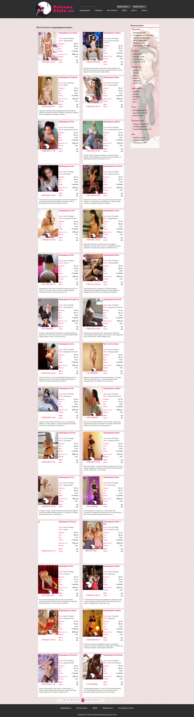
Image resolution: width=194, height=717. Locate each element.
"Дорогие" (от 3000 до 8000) (141, 38)
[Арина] (93, 358)
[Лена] (48, 135)
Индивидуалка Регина (67, 433)
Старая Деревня (113, 263)
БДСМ (124, 10)
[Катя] (48, 356)
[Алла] (48, 178)
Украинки (136, 73)
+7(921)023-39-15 (48, 62)
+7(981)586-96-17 (93, 640)
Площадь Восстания (69, 218)
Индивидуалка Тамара (112, 388)
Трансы (134, 10)
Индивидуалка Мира (111, 77)
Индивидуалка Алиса (67, 211)
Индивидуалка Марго (111, 433)
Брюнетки (136, 91)
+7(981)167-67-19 (48, 551)
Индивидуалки (84, 10)
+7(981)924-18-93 (48, 240)
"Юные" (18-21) (137, 54)
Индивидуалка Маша (111, 566)
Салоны (144, 10)
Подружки (98, 10)
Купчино (66, 263)
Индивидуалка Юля (66, 255)
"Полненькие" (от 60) (139, 142)
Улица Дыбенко (68, 307)
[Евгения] (93, 312)
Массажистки (112, 10)
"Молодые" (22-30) (138, 56)
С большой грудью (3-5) (140, 126)
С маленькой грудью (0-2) (141, 124)
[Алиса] (48, 224)
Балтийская (67, 174)
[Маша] (93, 577)
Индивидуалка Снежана (112, 166)
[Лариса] (93, 47)
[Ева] (48, 580)
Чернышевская (68, 40)
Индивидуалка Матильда (113, 655)
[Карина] (93, 623)
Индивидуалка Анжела (67, 610)
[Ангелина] (48, 47)
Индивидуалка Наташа (67, 522)
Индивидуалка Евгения (112, 299)
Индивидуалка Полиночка (69, 299)
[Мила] (93, 267)
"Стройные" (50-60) (138, 140)
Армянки (135, 78)
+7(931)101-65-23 (93, 284)
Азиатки (135, 75)
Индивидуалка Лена (66, 122)
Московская (112, 485)
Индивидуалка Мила (111, 255)
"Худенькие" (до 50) (139, 137)
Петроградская (113, 85)
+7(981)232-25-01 (93, 151)
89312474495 (91, 551)
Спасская (66, 574)
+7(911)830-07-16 (48, 284)
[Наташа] (48, 523)
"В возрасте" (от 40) (139, 62)
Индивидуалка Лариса (112, 33)
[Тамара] (93, 402)
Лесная (65, 85)
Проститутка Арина (111, 344)
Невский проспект (114, 174)
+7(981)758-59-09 (93, 62)
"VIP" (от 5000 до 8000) (139, 40)
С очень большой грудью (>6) (142, 129)
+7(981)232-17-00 (48, 151)
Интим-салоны (81, 708)
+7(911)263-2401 (48, 595)
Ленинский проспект (114, 396)
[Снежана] (93, 180)
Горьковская (67, 396)
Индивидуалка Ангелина (68, 33)
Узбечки (135, 83)
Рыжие (135, 99)
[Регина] (48, 445)
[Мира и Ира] (93, 535)
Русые (135, 102)
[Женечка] (48, 669)
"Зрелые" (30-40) (138, 59)
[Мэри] (93, 491)
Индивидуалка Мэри (111, 477)
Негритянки (136, 80)
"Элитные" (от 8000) (139, 43)
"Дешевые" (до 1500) (139, 32)
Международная (113, 351)
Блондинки (136, 96)
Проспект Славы (113, 529)
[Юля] (48, 269)
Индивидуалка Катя (66, 344)
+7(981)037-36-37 (93, 595)
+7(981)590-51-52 (48, 684)
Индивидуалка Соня (111, 211)
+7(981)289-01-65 (48, 418)
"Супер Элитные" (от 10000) (141, 45)
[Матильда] (93, 666)
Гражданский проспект (70, 129)
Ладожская (111, 574)
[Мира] (93, 90)
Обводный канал (68, 618)
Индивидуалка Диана (111, 122)
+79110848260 (47, 329)
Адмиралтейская (68, 663)
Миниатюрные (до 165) (140, 110)
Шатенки (136, 94)
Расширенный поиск (126, 708)
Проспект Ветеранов (114, 663)
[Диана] (93, 138)
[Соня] (93, 224)
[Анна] (48, 491)
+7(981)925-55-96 (48, 195)
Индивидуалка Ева (66, 566)
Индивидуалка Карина (112, 610)
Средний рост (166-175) (140, 113)
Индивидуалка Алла (66, 166)
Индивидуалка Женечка (68, 655)
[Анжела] (48, 622)
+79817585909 (92, 418)
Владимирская (112, 218)
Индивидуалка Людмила (68, 77)
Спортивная (67, 440)
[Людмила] (48, 91)
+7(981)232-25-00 (93, 329)
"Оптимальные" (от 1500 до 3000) (143, 35)
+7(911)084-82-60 (93, 195)
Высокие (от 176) (138, 115)
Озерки (65, 529)
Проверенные (108, 708)
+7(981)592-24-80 (93, 462)
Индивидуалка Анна (66, 477)
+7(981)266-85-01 (48, 106)
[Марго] (93, 447)
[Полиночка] (48, 314)
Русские (135, 70)
